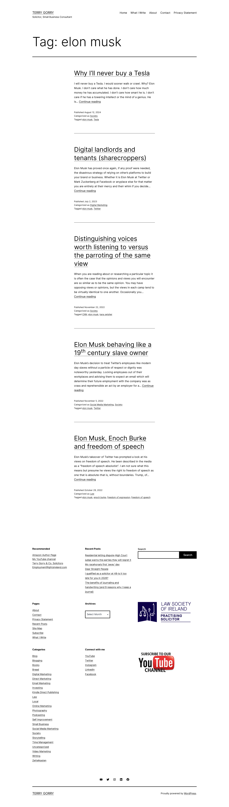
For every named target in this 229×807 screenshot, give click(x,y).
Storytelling (38, 737)
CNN (84, 314)
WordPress (190, 793)
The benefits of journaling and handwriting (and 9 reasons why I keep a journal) (108, 587)
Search (142, 549)
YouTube (90, 656)
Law (92, 493)
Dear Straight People (96, 569)
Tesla (96, 119)
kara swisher (106, 314)
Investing (37, 687)
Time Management (42, 742)
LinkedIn (90, 669)
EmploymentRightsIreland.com (49, 567)
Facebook (90, 674)
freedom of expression (118, 497)
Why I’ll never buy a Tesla (112, 73)
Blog (34, 656)
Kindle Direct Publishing (45, 692)
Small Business (40, 724)
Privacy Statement (185, 12)
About (153, 12)
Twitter (97, 208)
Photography (39, 710)
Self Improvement (42, 719)
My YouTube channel (44, 559)
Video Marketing (41, 751)
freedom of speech (140, 497)
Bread (35, 669)
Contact (165, 12)
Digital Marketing (98, 205)
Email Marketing (41, 683)
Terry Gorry (43, 12)
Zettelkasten (39, 760)
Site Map (37, 628)
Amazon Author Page (44, 555)
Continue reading (90, 101)
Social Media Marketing (102, 404)
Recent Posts (39, 623)
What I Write (138, 12)
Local (35, 701)
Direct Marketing (41, 678)
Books (35, 665)
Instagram (90, 665)
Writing (36, 756)
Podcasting (38, 715)
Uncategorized (40, 746)
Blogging (37, 660)
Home (123, 12)
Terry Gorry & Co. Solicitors (47, 563)
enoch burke (100, 497)
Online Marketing (42, 706)
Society (94, 116)
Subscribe (37, 632)
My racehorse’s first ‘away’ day (102, 564)
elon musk (87, 119)
